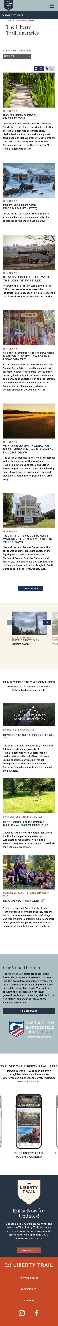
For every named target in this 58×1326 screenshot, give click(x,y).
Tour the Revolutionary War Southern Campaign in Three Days (28, 539)
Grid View (40, 68)
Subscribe (29, 1250)
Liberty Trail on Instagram (22, 1313)
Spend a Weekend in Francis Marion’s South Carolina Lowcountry (28, 356)
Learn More (29, 1011)
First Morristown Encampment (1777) (20, 207)
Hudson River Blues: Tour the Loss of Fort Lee (26, 279)
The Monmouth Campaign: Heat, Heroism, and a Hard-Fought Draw (28, 449)
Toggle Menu (51, 5)
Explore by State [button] (12, 15)
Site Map (29, 1300)
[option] (29, 629)
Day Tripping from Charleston (20, 117)
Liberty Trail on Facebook (36, 1313)
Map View (52, 68)
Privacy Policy (29, 1278)
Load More (30, 588)
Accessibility (29, 1289)
